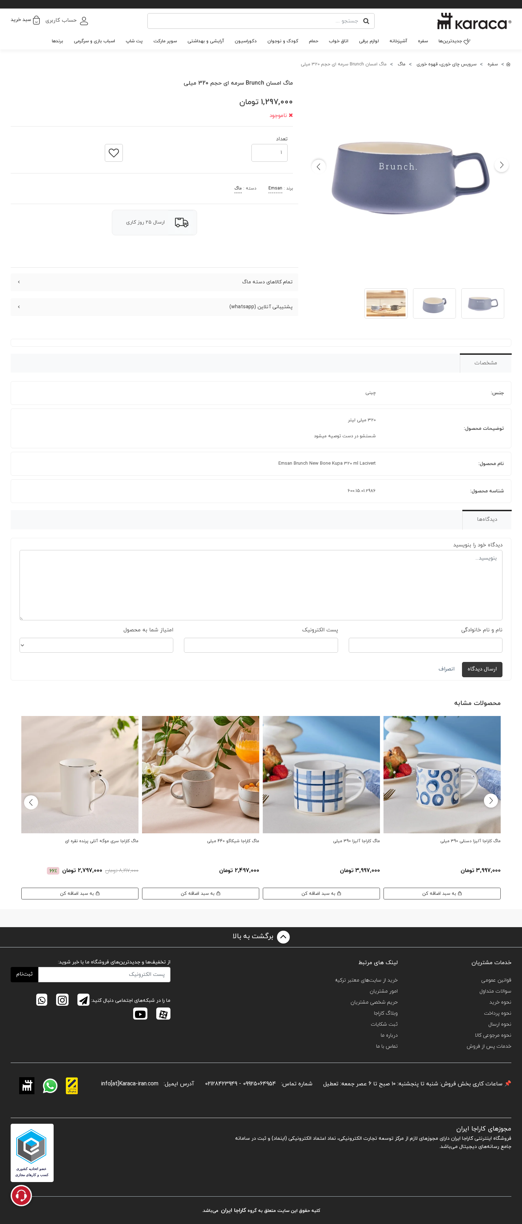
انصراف (447, 669)
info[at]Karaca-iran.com (129, 1084)
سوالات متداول (495, 991)
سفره (423, 41)
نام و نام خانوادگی (481, 630)
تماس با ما (387, 1046)
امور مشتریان (384, 991)
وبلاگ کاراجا (386, 1013)
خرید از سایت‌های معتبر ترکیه (366, 980)
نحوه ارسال (499, 1024)
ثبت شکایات (384, 1024)
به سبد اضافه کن (439, 893)
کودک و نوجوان (282, 41)
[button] (25, 20)
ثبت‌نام (24, 974)
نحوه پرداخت (497, 1013)
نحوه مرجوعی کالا (493, 1035)
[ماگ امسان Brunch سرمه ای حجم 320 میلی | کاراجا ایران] (410, 176)
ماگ (238, 188)
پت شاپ (134, 41)
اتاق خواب (338, 41)
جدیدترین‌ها (450, 41)
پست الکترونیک (320, 630)
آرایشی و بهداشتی (205, 41)
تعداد (282, 137)
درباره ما (389, 1035)
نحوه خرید (500, 1002)
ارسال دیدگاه (482, 669)
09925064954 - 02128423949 (240, 1084)
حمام (313, 41)
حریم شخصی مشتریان (374, 1002)
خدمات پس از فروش (489, 1046)
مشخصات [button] (485, 363)
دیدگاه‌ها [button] (487, 519)
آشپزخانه (398, 41)
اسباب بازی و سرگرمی (94, 41)
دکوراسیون (246, 41)
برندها (57, 41)
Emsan (275, 188)
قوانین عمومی (496, 980)
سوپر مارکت (165, 41)
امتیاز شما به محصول (148, 630)
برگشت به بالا (254, 936)
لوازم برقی (369, 41)
